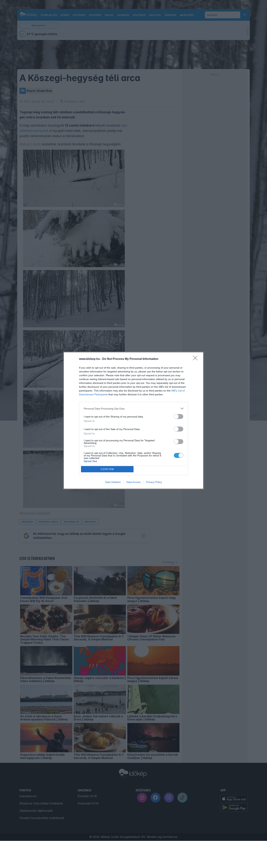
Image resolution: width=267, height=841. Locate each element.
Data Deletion (113, 482)
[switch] (178, 416)
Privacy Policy (154, 482)
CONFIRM (107, 469)
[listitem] (133, 408)
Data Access (133, 482)
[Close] (196, 359)
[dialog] (133, 420)
